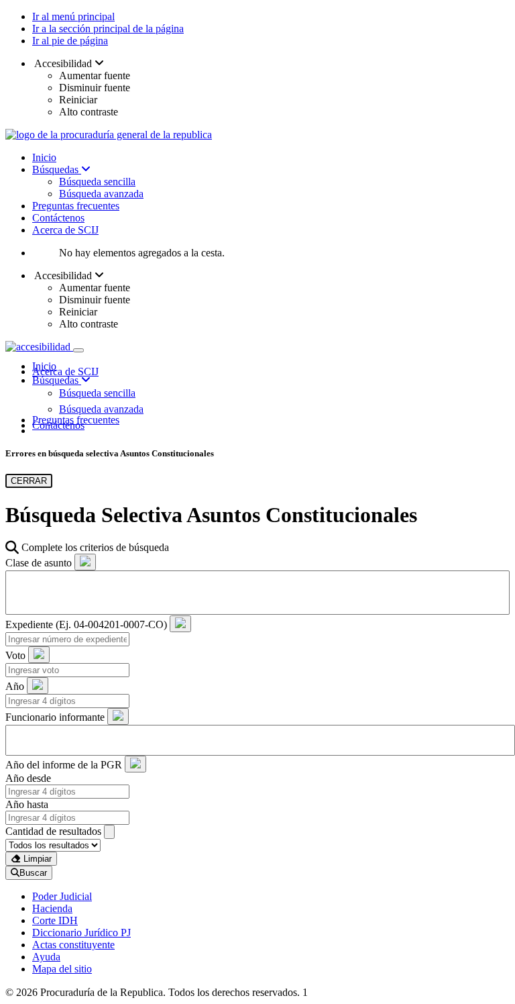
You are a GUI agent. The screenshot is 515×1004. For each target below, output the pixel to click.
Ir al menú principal (73, 16)
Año (14, 686)
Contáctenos (58, 217)
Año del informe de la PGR (63, 764)
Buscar (33, 873)
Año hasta (26, 804)
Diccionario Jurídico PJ (81, 932)
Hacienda (52, 908)
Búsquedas (56, 169)
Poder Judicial (62, 896)
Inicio (44, 157)
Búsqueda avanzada (101, 193)
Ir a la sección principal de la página (108, 28)
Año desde (28, 778)
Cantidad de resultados (53, 831)
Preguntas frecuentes (75, 205)
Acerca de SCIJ (65, 230)
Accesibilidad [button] (63, 63)
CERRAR (29, 481)
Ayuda (46, 956)
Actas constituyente (73, 944)
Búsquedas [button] (56, 380)
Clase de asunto (38, 562)
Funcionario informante (55, 717)
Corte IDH (55, 920)
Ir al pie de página (70, 40)
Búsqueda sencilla (97, 181)
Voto (15, 655)
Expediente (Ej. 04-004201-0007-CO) (86, 624)
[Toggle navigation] (78, 350)
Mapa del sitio (62, 968)
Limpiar (36, 859)
